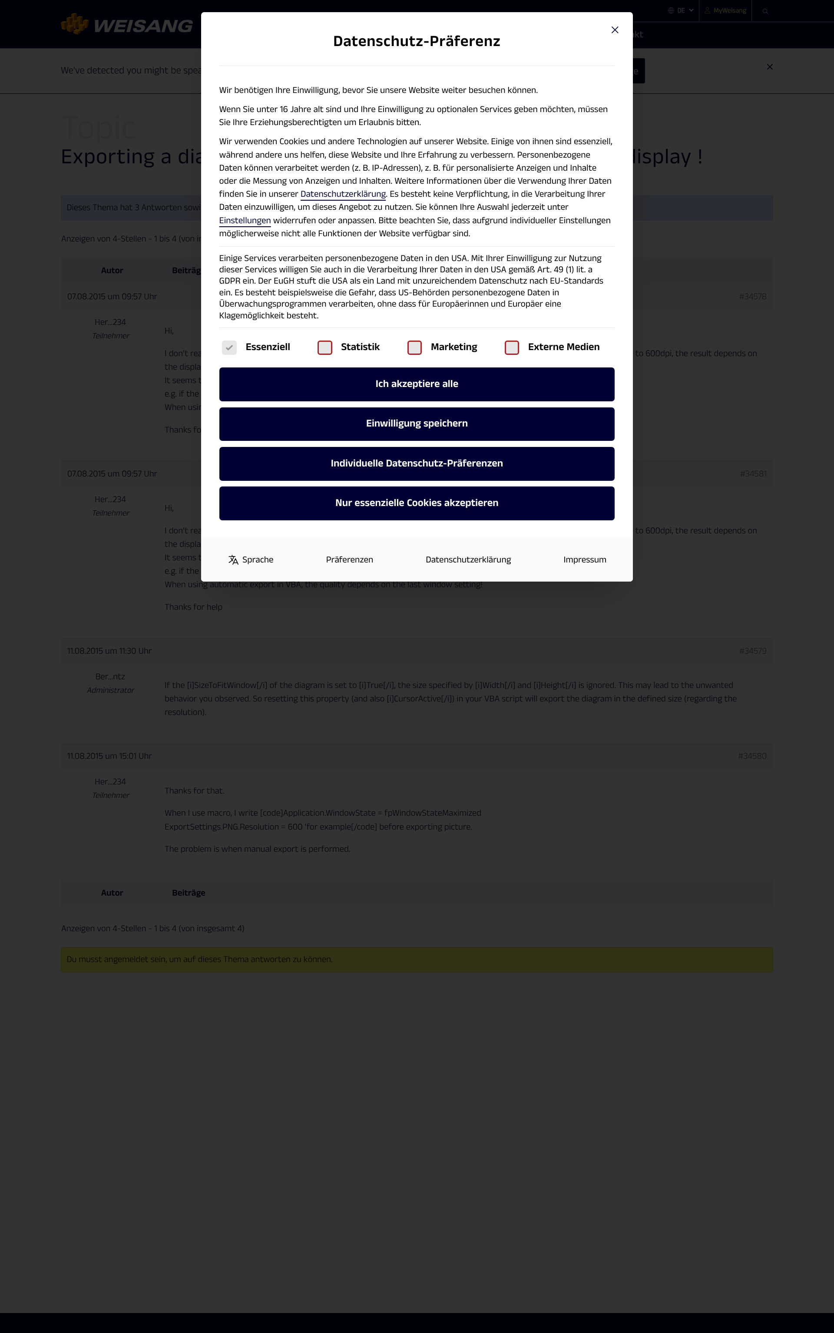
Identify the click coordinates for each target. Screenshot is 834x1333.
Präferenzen (350, 559)
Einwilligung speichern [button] (417, 423)
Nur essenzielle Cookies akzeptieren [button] (416, 503)
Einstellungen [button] (245, 220)
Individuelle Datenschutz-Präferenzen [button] (417, 463)
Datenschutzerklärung (343, 194)
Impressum (585, 559)
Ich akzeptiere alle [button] (417, 384)
